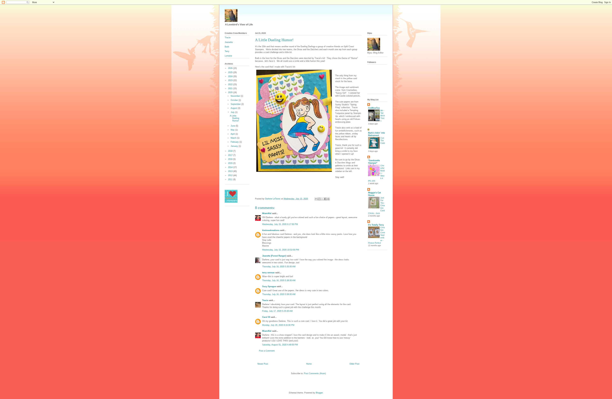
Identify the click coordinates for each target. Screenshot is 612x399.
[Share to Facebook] (325, 199)
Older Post (354, 364)
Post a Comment (267, 351)
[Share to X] (322, 199)
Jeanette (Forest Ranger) (274, 256)
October (235, 100)
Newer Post (262, 364)
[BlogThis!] (319, 199)
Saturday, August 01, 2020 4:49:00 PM (280, 344)
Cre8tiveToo (374, 108)
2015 (230, 163)
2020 (230, 92)
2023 (230, 80)
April (233, 134)
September (236, 104)
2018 (230, 151)
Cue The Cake (382, 140)
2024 (230, 76)
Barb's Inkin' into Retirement (376, 134)
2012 (230, 175)
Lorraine (228, 56)
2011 (230, 179)
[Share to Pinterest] (328, 199)
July (233, 112)
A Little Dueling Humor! (234, 118)
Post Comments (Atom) (315, 373)
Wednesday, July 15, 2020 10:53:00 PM (280, 250)
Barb (227, 46)
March (234, 138)
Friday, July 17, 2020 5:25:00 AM (277, 311)
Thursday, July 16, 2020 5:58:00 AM (278, 294)
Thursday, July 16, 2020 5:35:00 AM (278, 266)
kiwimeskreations (270, 230)
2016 (230, 159)
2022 (230, 84)
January (235, 146)
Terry (227, 51)
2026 (230, 68)
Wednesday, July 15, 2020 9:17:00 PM (280, 224)
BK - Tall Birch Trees (382, 115)
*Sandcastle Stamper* (374, 161)
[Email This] (316, 199)
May (233, 130)
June (233, 126)
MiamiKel (266, 213)
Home (309, 364)
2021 (230, 88)
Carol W (266, 317)
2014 (230, 167)
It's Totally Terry (376, 225)
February (235, 142)
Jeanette (229, 42)
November (236, 96)
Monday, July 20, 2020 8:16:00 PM (278, 325)
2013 (230, 171)
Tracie (265, 300)
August (234, 108)
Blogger (319, 393)
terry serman (268, 272)
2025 (230, 72)
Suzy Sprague (269, 286)
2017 (230, 155)
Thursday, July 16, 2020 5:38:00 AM (278, 280)
